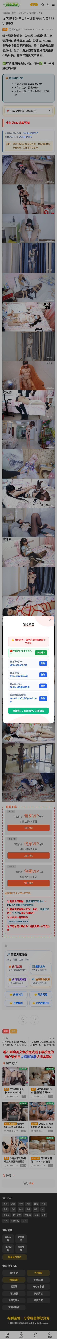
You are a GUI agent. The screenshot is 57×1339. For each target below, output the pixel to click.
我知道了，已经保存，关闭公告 (28, 710)
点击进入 (41, 652)
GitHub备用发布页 (20, 687)
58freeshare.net (18, 664)
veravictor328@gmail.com (23, 700)
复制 (43, 663)
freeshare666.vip (19, 676)
